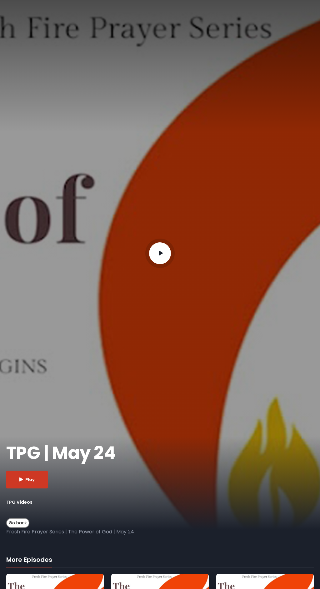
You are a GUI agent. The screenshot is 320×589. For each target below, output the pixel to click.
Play (30, 480)
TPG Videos (19, 502)
